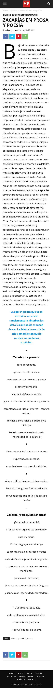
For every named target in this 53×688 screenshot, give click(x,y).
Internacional (26, 676)
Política (21, 679)
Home (5, 10)
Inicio (11, 673)
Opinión (13, 10)
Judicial (20, 673)
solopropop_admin (13, 30)
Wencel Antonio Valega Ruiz (31, 10)
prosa (29, 638)
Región (38, 673)
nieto (13, 638)
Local (30, 673)
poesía (21, 638)
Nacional (11, 676)
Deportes (31, 679)
